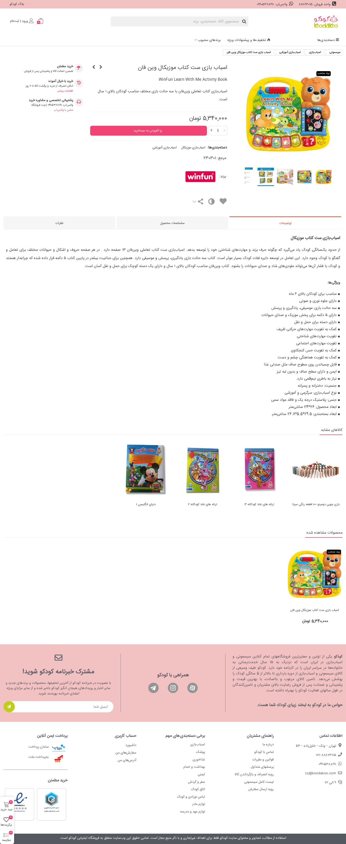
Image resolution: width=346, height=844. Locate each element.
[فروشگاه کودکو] (326, 21)
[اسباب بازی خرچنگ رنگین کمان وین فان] (93, 67)
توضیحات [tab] (285, 223)
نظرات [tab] (59, 223)
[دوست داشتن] (223, 202)
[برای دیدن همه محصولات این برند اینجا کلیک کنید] (186, 176)
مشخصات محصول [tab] (172, 223)
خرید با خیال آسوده (60, 81)
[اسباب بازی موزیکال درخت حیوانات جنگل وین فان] (100, 67)
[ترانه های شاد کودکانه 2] (202, 470)
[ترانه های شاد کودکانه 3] (259, 470)
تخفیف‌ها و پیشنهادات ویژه (246, 40)
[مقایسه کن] (211, 202)
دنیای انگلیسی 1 (146, 504)
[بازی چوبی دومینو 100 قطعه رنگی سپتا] (316, 470)
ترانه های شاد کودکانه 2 (202, 504)
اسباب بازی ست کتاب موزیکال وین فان (314, 610)
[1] (9, 706)
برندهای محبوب (209, 40)
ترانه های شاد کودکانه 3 (259, 504)
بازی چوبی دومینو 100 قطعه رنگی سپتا (316, 504)
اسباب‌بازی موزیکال (193, 147)
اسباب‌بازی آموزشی (164, 147)
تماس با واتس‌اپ (63, 110)
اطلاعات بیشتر (65, 91)
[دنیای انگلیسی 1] (146, 470)
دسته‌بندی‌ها (326, 40)
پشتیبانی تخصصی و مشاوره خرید (51, 100)
